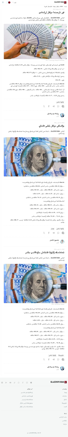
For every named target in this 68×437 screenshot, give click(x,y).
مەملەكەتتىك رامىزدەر (27, 400)
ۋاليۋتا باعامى (60, 102)
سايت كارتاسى (63, 417)
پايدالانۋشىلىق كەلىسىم (27, 393)
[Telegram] (53, 106)
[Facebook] (48, 106)
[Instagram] (63, 106)
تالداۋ (65, 400)
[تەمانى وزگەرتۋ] (8, 2)
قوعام (52, 229)
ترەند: (65, 6)
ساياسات (64, 396)
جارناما (65, 424)
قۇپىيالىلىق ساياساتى (27, 396)
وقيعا (54, 7)
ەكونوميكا (61, 356)
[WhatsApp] (58, 106)
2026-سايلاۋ (60, 7)
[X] (44, 106)
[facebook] (23, 382)
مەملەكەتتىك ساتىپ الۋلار (26, 407)
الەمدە (65, 407)
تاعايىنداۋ (50, 7)
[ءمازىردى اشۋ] (3, 2)
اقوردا (45, 7)
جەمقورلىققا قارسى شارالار (26, 403)
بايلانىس (64, 421)
